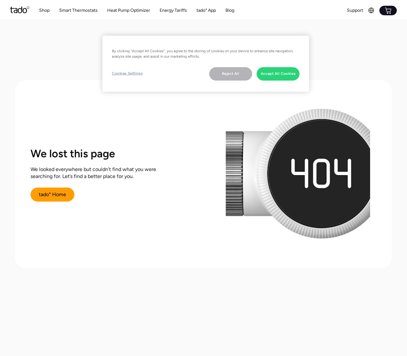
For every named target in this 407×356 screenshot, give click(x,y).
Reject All (230, 73)
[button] (78, 10)
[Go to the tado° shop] (388, 10)
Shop (44, 10)
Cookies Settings (127, 73)
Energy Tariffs (173, 10)
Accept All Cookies (278, 73)
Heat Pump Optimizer (128, 10)
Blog (229, 10)
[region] (205, 64)
